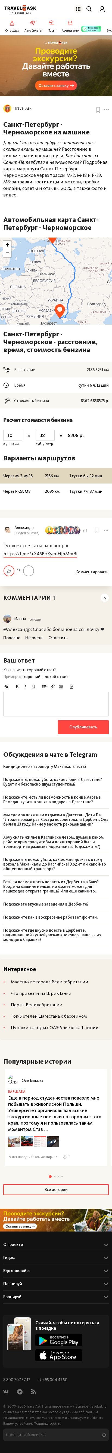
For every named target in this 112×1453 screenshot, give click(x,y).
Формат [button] (6, 686)
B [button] (17, 686)
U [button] (33, 686)
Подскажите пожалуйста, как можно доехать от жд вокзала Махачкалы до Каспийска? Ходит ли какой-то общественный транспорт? (54, 864)
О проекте (13, 1244)
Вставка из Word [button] (71, 686)
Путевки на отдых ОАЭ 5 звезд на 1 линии (55, 1027)
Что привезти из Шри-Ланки (41, 993)
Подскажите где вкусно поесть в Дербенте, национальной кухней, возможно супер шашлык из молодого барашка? (52, 935)
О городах (12, 30)
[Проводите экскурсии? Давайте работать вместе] (56, 1220)
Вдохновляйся (16, 1270)
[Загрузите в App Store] (58, 1355)
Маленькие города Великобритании (49, 981)
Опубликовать (83, 727)
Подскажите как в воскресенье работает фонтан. (50, 917)
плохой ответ (55, 676)
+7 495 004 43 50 (52, 1379)
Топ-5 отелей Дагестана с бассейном (49, 1016)
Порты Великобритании (37, 1004)
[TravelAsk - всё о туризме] (20, 8)
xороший (32, 676)
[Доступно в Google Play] (58, 1340)
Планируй (12, 1283)
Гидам (9, 1257)
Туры (52, 30)
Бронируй (12, 1296)
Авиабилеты (33, 30)
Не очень (28, 570)
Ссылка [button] (52, 686)
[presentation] (56, 704)
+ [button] (7, 244)
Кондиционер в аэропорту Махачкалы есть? (44, 766)
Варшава (17, 1091)
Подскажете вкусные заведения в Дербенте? (46, 904)
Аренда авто (70, 30)
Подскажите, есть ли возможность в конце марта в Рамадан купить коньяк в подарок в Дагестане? (52, 799)
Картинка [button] (61, 686)
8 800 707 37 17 (17, 1379)
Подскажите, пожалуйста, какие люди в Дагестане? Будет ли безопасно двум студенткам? (52, 782)
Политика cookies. (47, 1423)
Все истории (56, 1189)
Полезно (9, 570)
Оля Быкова (32, 1080)
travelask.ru (98, 1406)
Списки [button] (44, 686)
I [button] (25, 686)
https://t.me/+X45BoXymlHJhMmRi (40, 554)
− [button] (7, 253)
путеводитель (20, 13)
